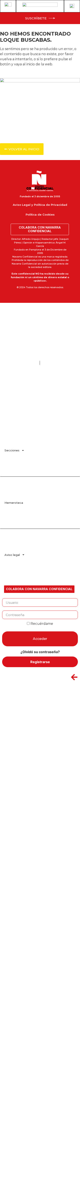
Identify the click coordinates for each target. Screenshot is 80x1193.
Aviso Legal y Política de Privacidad (40, 204)
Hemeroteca (13, 502)
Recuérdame (41, 624)
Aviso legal (12, 554)
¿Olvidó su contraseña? (40, 652)
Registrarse (40, 662)
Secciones (11, 450)
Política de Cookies (40, 214)
